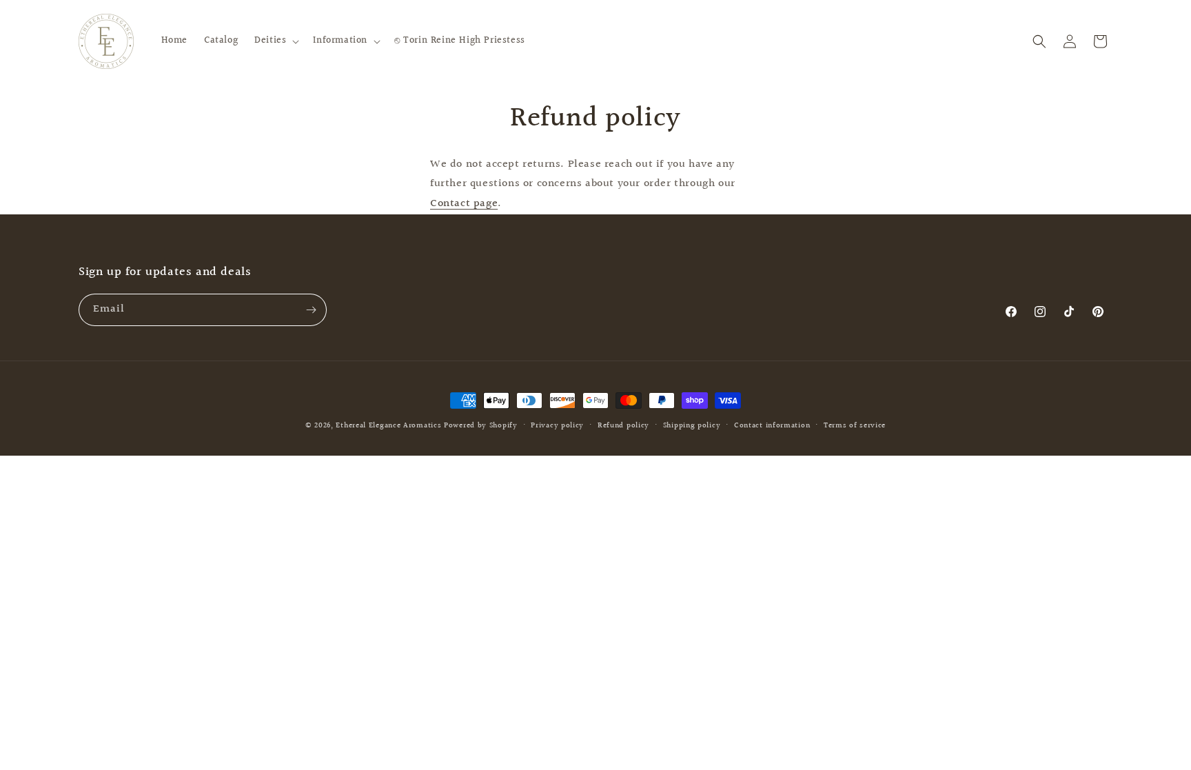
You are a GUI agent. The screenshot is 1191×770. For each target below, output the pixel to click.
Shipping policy (692, 426)
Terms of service (855, 426)
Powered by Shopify (481, 426)
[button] (275, 40)
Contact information (772, 426)
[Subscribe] (311, 310)
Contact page (464, 203)
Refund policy (623, 426)
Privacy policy (557, 426)
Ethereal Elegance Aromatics (388, 426)
